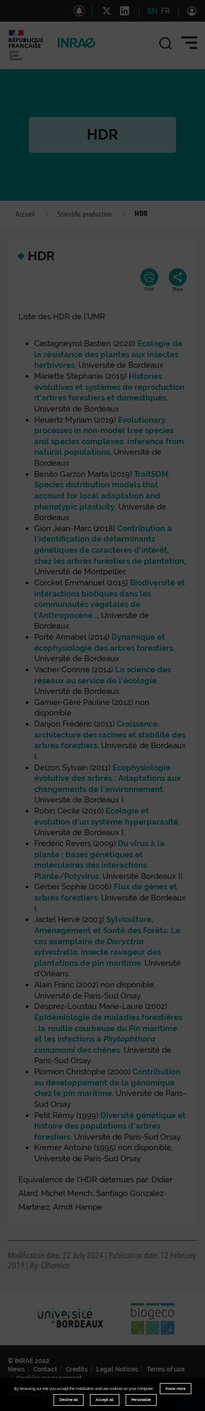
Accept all (105, 1399)
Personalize (141, 1399)
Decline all (68, 1399)
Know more (176, 1388)
